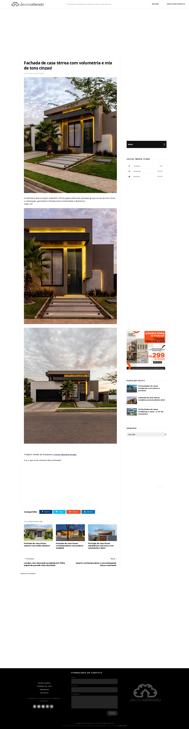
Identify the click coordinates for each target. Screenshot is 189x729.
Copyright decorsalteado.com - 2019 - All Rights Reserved (94, 723)
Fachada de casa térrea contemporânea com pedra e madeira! (69, 545)
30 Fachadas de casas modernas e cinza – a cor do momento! (150, 411)
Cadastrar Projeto (176, 4)
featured (56, 501)
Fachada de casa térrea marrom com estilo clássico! (37, 544)
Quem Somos (44, 683)
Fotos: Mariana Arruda (66, 454)
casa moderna (35, 501)
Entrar (155, 4)
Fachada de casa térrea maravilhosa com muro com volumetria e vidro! (101, 545)
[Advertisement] (94, 32)
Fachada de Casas (46, 501)
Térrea (63, 501)
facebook (148, 166)
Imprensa (44, 689)
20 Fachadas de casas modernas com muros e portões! (149, 388)
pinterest (148, 176)
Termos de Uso (44, 686)
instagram (148, 171)
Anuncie (44, 693)
